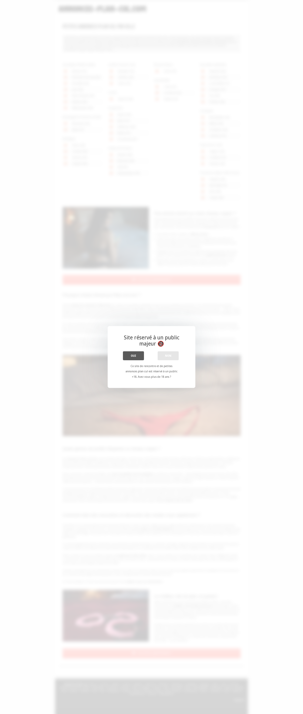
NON (168, 355)
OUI (133, 355)
